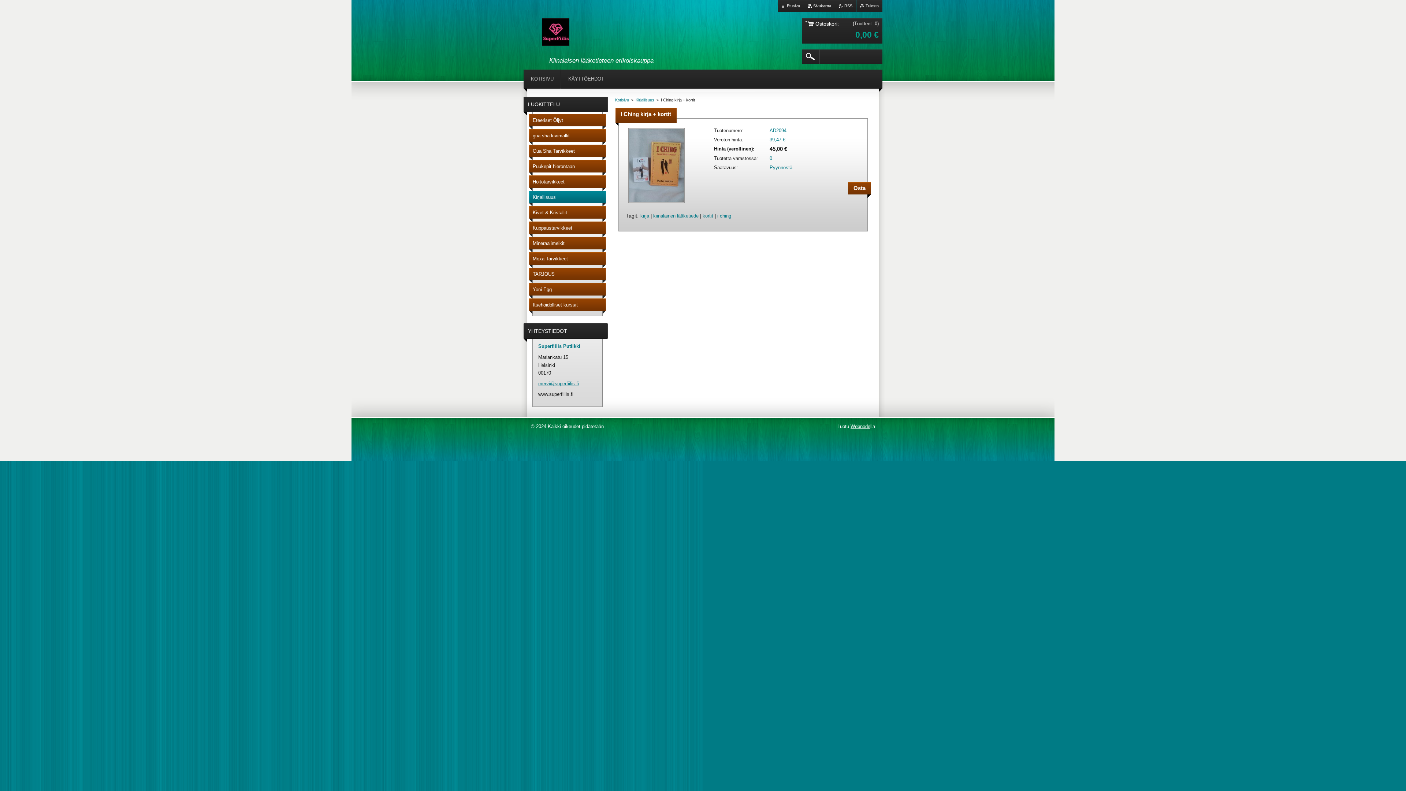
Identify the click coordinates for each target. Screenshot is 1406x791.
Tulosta (872, 6)
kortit (708, 216)
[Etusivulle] (555, 33)
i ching (724, 216)
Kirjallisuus (645, 100)
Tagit (631, 216)
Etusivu (793, 6)
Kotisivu (622, 100)
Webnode (860, 426)
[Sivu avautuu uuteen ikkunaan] (656, 203)
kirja (644, 216)
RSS (848, 6)
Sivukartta (822, 6)
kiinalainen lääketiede (676, 216)
